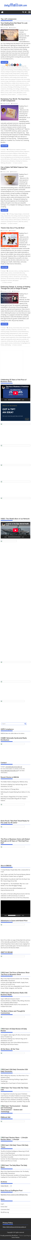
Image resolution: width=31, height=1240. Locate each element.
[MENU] (29, 12)
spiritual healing (21, 341)
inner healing (26, 79)
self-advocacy (24, 219)
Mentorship (22, 273)
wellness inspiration (24, 90)
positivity (24, 339)
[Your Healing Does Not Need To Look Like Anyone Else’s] (9, 30)
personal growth (24, 85)
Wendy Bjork (13, 27)
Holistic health (21, 153)
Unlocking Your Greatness (21, 161)
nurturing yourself (22, 155)
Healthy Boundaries (24, 75)
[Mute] (25, 400)
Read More (4, 62)
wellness (26, 221)
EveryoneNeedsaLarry (23, 331)
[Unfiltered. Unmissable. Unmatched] (2, 12)
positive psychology (22, 274)
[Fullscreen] (28, 400)
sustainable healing (24, 89)
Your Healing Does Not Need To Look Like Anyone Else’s (14, 24)
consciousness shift (21, 329)
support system (22, 278)
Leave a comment (23, 94)
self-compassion (26, 159)
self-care (22, 87)
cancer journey (25, 327)
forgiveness (26, 151)
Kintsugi (26, 216)
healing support (24, 73)
